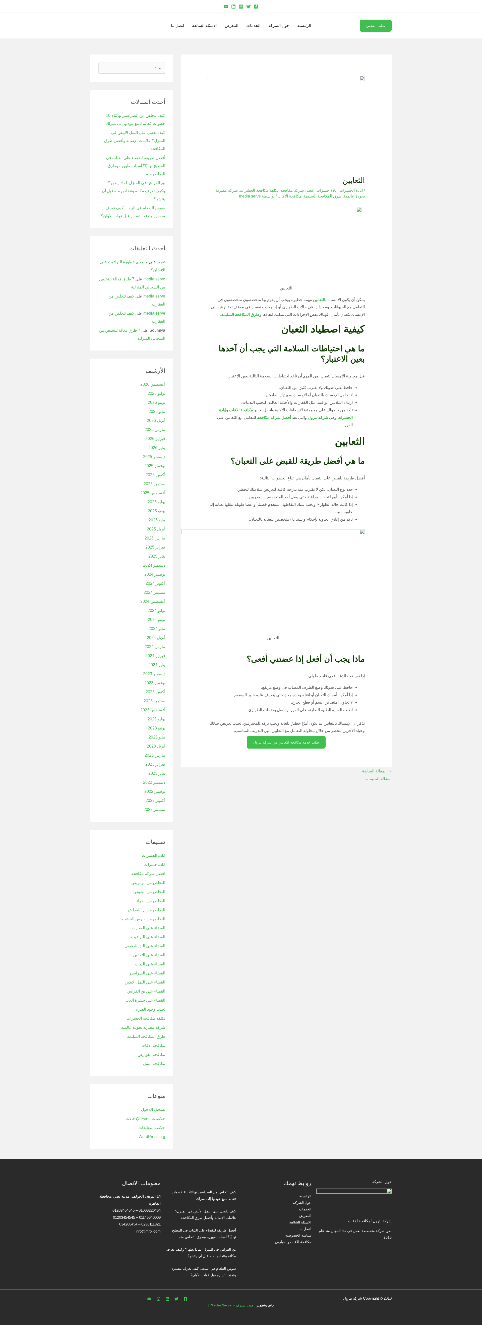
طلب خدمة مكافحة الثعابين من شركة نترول (286, 742)
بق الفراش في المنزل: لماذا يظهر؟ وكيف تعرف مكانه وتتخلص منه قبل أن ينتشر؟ (133, 191)
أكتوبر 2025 (155, 475)
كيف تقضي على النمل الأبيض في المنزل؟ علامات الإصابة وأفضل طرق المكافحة (134, 140)
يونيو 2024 (156, 619)
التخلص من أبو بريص (148, 882)
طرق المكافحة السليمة (323, 196)
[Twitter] (248, 6)
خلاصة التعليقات (151, 1127)
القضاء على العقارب (148, 928)
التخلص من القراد (150, 901)
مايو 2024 (157, 628)
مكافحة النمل (154, 1063)
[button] (390, 6)
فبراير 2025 (155, 547)
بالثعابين (319, 300)
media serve (154, 279)
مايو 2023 (157, 737)
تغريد (161, 262)
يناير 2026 (156, 448)
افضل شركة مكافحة (297, 190)
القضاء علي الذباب (150, 964)
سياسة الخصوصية (298, 1235)
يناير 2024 (156, 665)
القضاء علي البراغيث (148, 937)
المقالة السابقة (377, 771)
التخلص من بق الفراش (146, 910)
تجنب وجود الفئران (149, 1009)
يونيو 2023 (156, 728)
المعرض (231, 25)
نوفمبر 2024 (154, 574)
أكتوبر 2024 (155, 583)
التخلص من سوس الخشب (143, 919)
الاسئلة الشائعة (204, 25)
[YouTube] (226, 6)
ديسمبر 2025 (154, 457)
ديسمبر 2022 (154, 782)
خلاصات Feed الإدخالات (145, 1118)
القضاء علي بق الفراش (146, 991)
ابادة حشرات (326, 190)
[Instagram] (241, 6)
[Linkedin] (233, 6)
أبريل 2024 (156, 637)
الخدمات (253, 25)
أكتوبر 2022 (155, 800)
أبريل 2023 (156, 746)
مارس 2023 (155, 755)
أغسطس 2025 (152, 493)
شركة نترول (318, 417)
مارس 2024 (155, 647)
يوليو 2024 (156, 610)
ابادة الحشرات (351, 190)
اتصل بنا (177, 25)
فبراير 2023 (155, 764)
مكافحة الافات (290, 196)
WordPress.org (152, 1137)
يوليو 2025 (156, 502)
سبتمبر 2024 (154, 592)
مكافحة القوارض (151, 1054)
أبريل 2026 (156, 420)
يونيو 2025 (156, 511)
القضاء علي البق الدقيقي (145, 946)
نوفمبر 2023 (154, 683)
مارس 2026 (155, 429)
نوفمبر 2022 (154, 791)
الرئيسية (304, 25)
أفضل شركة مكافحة (274, 417)
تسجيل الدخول (153, 1109)
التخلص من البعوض (149, 892)
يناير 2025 (156, 556)
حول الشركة (278, 25)
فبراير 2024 (155, 656)
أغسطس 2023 (152, 710)
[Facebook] (256, 6)
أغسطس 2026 (152, 384)
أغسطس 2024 (152, 601)
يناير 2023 (156, 773)
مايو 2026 (157, 411)
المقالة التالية (378, 778)
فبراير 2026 (155, 438)
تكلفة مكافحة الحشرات (259, 190)
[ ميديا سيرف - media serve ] (232, 1305)
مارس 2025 (155, 538)
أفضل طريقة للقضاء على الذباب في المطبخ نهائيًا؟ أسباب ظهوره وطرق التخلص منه (135, 166)
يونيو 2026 (156, 402)
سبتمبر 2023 (154, 701)
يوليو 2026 (156, 393)
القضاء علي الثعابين (149, 955)
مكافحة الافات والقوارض (293, 1242)
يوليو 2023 (156, 719)
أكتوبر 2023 (155, 692)
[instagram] (158, 1299)
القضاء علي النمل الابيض (145, 982)
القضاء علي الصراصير (147, 973)
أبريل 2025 (156, 529)
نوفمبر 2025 (154, 466)
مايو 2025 (157, 520)
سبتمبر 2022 (154, 809)
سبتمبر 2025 (154, 484)
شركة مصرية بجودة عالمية (143, 1027)
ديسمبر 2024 (154, 565)
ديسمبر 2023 (154, 674)
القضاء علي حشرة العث (145, 1000)
